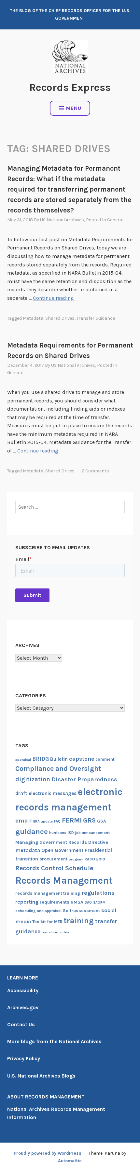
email (23, 820)
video (64, 932)
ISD (71, 832)
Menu (73, 108)
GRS (89, 820)
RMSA (77, 902)
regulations (98, 892)
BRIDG (40, 759)
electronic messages (53, 793)
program (76, 859)
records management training (47, 893)
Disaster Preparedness (84, 779)
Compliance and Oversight (58, 769)
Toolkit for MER (47, 921)
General (115, 220)
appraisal (23, 759)
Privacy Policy (23, 1058)
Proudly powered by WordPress (47, 1153)
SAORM (99, 902)
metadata (33, 318)
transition (50, 932)
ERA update (43, 821)
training (79, 920)
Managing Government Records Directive (61, 842)
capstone (81, 759)
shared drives (60, 318)
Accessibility (22, 990)
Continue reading (53, 298)
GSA (101, 821)
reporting (26, 902)
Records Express (70, 87)
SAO (88, 902)
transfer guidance (96, 318)
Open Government (62, 850)
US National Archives (62, 220)
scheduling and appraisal (38, 911)
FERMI (72, 820)
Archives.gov (22, 1007)
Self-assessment (81, 910)
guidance (31, 831)
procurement (53, 859)
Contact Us (21, 1024)
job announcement (92, 832)
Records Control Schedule (54, 868)
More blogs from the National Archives (54, 1041)
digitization (32, 779)
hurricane (57, 832)
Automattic (70, 1161)
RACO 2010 (95, 859)
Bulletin (59, 759)
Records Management (63, 880)
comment (105, 759)
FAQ (57, 821)
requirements (54, 902)
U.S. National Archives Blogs (41, 1076)
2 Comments (95, 471)
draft (21, 793)
